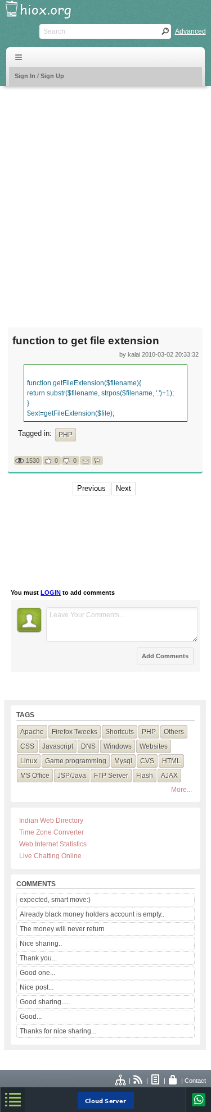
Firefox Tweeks (74, 732)
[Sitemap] (121, 1080)
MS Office (35, 776)
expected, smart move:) (55, 900)
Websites (154, 746)
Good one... (37, 973)
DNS (88, 746)
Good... (31, 1016)
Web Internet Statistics (53, 844)
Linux (28, 761)
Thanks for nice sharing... (58, 1031)
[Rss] (138, 1080)
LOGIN (51, 592)
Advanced (190, 31)
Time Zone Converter (51, 832)
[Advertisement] (105, 199)
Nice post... (36, 987)
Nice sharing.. (41, 943)
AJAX (169, 776)
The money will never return (62, 929)
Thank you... (38, 958)
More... (181, 790)
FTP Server (111, 776)
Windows (118, 746)
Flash (144, 776)
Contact (195, 1080)
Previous (91, 488)
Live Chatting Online (50, 856)
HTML (171, 761)
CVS (147, 761)
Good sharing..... (45, 1002)
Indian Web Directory (51, 820)
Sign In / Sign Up (39, 75)
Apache (32, 732)
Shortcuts (119, 732)
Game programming (75, 761)
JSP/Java (71, 776)
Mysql (123, 761)
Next (123, 488)
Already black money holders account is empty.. (92, 914)
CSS (27, 746)
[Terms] (156, 1080)
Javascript (57, 746)
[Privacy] (173, 1080)
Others (174, 732)
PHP (66, 435)
